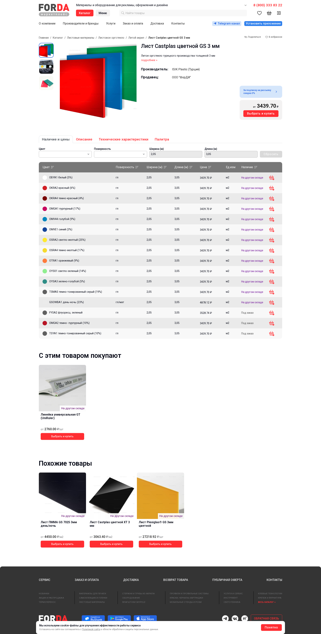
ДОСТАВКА (131, 580)
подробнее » (149, 60)
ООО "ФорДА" (181, 77)
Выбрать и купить (261, 113)
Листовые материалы (80, 37)
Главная (44, 37)
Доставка (157, 23)
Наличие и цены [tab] (56, 139)
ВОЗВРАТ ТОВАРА (175, 580)
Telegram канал (229, 23)
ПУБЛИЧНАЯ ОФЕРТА (227, 580)
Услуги (110, 23)
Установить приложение (263, 23)
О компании (47, 23)
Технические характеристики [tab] (123, 139)
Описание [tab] (84, 139)
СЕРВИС (44, 580)
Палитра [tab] (162, 139)
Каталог (58, 37)
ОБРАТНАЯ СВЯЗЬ (266, 618)
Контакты (178, 23)
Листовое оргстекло (111, 37)
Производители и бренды (81, 23)
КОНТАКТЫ (274, 580)
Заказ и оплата (133, 23)
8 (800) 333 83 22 (267, 5)
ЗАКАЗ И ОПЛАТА (87, 580)
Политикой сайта (91, 629)
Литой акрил (136, 37)
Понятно (271, 627)
